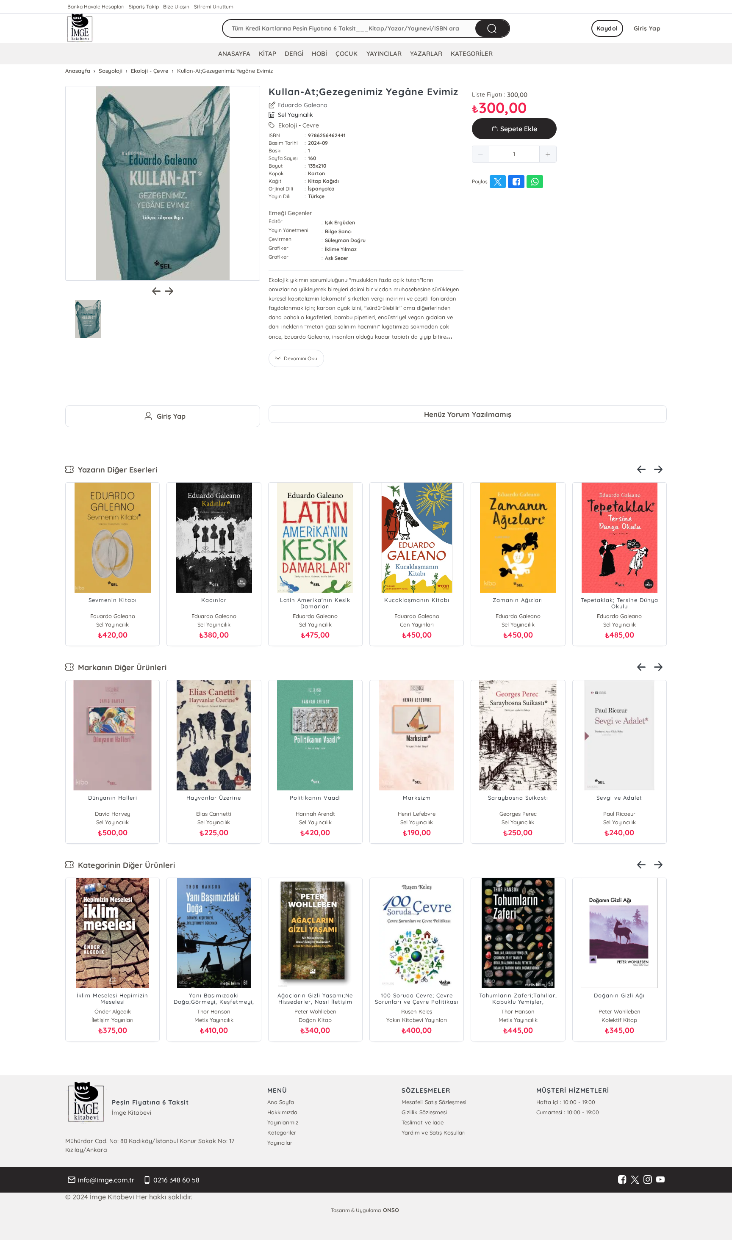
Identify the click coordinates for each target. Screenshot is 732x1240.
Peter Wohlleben (315, 1011)
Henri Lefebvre (416, 813)
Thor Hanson (213, 1011)
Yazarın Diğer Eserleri (115, 470)
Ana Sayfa (280, 1102)
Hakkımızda (282, 1112)
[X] (635, 1179)
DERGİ (294, 54)
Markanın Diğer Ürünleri (120, 667)
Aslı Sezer (336, 258)
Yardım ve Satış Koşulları (433, 1132)
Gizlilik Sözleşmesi (424, 1112)
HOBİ (319, 54)
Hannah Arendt (315, 813)
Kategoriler (281, 1132)
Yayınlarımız (282, 1122)
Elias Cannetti (213, 813)
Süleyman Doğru (345, 240)
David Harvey (112, 813)
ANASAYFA (234, 54)
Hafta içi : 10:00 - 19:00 (565, 1102)
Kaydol (607, 28)
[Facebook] (622, 1179)
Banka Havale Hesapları (96, 6)
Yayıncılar (279, 1142)
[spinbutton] (514, 154)
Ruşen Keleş (416, 1011)
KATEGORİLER (472, 54)
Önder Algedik (112, 1011)
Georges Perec (518, 813)
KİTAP (267, 54)
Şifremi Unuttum (213, 6)
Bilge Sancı (338, 231)
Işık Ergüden (340, 222)
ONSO (391, 1210)
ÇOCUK (347, 54)
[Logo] (80, 28)
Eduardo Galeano (302, 105)
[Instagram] (647, 1179)
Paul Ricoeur (619, 813)
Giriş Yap (647, 28)
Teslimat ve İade (422, 1122)
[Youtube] (660, 1179)
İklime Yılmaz (341, 249)
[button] (480, 154)
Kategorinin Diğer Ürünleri (124, 865)
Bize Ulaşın (176, 6)
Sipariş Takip (144, 6)
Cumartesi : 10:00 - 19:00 (567, 1112)
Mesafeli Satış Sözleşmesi (434, 1102)
